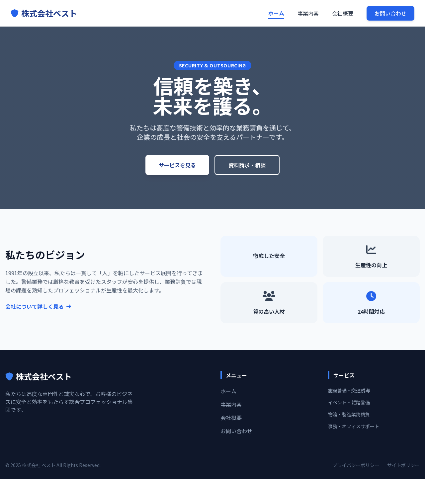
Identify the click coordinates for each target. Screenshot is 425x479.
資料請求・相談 (247, 165)
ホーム (276, 13)
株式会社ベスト (49, 13)
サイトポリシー (403, 465)
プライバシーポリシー (356, 465)
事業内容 (308, 13)
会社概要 (342, 13)
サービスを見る (177, 165)
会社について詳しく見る (34, 306)
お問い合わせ (390, 13)
